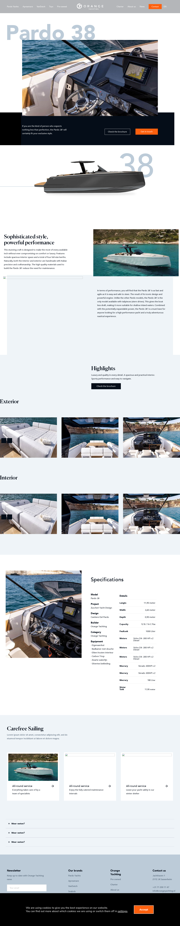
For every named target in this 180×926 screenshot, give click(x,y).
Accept (143, 909)
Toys (51, 6)
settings (122, 911)
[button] (90, 78)
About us (132, 6)
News (142, 6)
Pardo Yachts (13, 6)
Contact (155, 6)
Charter (120, 6)
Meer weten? (18, 823)
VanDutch (41, 6)
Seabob (72, 891)
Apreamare (28, 6)
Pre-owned (62, 6)
